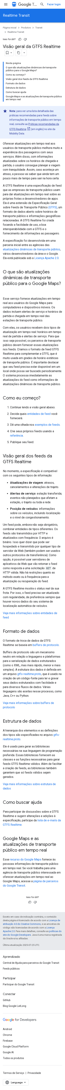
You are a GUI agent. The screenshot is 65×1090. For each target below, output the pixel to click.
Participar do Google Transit (18, 984)
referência (16, 435)
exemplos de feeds (47, 424)
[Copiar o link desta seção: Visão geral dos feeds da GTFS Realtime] (35, 462)
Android (7, 1029)
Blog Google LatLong (14, 1005)
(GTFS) (52, 207)
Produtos (26, 27)
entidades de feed (39, 414)
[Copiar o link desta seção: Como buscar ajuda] (45, 803)
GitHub (6, 1000)
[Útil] (20, 39)
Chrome (7, 1034)
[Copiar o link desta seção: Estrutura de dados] (45, 721)
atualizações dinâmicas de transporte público (31, 249)
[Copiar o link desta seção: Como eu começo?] (44, 398)
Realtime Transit (16, 15)
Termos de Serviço (13, 1073)
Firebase (8, 1040)
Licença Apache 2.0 (46, 258)
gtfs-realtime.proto (29, 674)
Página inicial (9, 27)
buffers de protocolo (46, 645)
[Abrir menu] (5, 4)
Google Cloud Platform (16, 1046)
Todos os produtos (13, 1058)
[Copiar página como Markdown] (18, 53)
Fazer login (54, 4)
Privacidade (34, 1073)
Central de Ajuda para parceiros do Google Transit (31, 962)
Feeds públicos (11, 968)
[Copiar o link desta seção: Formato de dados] (43, 632)
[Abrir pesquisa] (42, 4)
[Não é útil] (25, 39)
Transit (34, 4)
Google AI (8, 1052)
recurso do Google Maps (25, 859)
